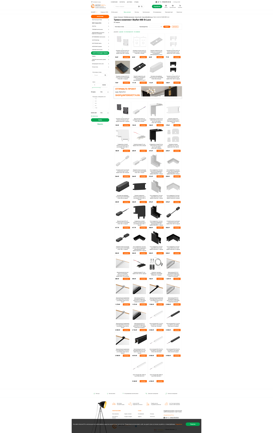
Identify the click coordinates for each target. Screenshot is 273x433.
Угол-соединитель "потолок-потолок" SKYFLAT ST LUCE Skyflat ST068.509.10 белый (173, 197)
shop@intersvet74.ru (169, 415)
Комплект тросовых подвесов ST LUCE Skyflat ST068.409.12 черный (156, 274)
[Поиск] (142, 6)
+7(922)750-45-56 (166, 2)
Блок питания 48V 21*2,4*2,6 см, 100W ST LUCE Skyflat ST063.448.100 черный (173, 325)
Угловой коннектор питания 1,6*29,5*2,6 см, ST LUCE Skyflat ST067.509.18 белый (122, 171)
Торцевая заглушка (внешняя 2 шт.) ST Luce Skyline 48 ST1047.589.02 (173, 146)
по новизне (137, 31)
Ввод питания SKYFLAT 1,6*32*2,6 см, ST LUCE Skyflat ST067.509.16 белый (139, 120)
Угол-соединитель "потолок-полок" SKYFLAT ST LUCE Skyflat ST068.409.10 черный (173, 248)
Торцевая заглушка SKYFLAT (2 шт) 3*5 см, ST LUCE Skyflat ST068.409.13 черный (122, 77)
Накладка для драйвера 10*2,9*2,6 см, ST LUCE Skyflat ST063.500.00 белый (156, 77)
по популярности (128, 31)
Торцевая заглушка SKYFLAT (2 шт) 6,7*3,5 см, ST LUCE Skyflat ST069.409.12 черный (122, 120)
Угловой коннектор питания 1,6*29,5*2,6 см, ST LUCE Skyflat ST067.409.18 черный (173, 222)
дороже (121, 31)
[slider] (92, 87)
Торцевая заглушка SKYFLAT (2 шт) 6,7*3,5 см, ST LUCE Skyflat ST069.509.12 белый (122, 52)
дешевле (116, 31)
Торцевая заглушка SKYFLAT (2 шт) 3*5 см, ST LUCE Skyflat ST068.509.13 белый (139, 52)
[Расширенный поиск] (139, 6)
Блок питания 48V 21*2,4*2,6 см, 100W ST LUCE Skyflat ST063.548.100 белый (156, 325)
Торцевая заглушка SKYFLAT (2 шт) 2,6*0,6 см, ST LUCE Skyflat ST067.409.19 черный (173, 77)
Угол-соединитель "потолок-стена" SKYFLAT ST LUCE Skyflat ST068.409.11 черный (156, 248)
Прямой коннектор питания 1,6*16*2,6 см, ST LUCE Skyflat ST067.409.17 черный (122, 248)
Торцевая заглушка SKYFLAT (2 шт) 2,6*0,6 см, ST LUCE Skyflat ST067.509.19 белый (173, 52)
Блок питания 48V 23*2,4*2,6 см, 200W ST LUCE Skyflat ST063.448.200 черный (173, 350)
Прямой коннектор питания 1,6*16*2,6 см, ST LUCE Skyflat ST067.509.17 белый (139, 171)
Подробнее (179, 424)
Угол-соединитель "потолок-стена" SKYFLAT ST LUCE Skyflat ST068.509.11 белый (156, 197)
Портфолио (157, 6)
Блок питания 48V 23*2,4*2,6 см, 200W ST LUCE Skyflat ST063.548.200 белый (156, 350)
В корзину (126, 57)
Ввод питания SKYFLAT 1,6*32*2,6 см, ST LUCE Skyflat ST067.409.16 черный (122, 222)
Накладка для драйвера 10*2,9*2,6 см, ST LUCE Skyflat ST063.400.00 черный (122, 197)
